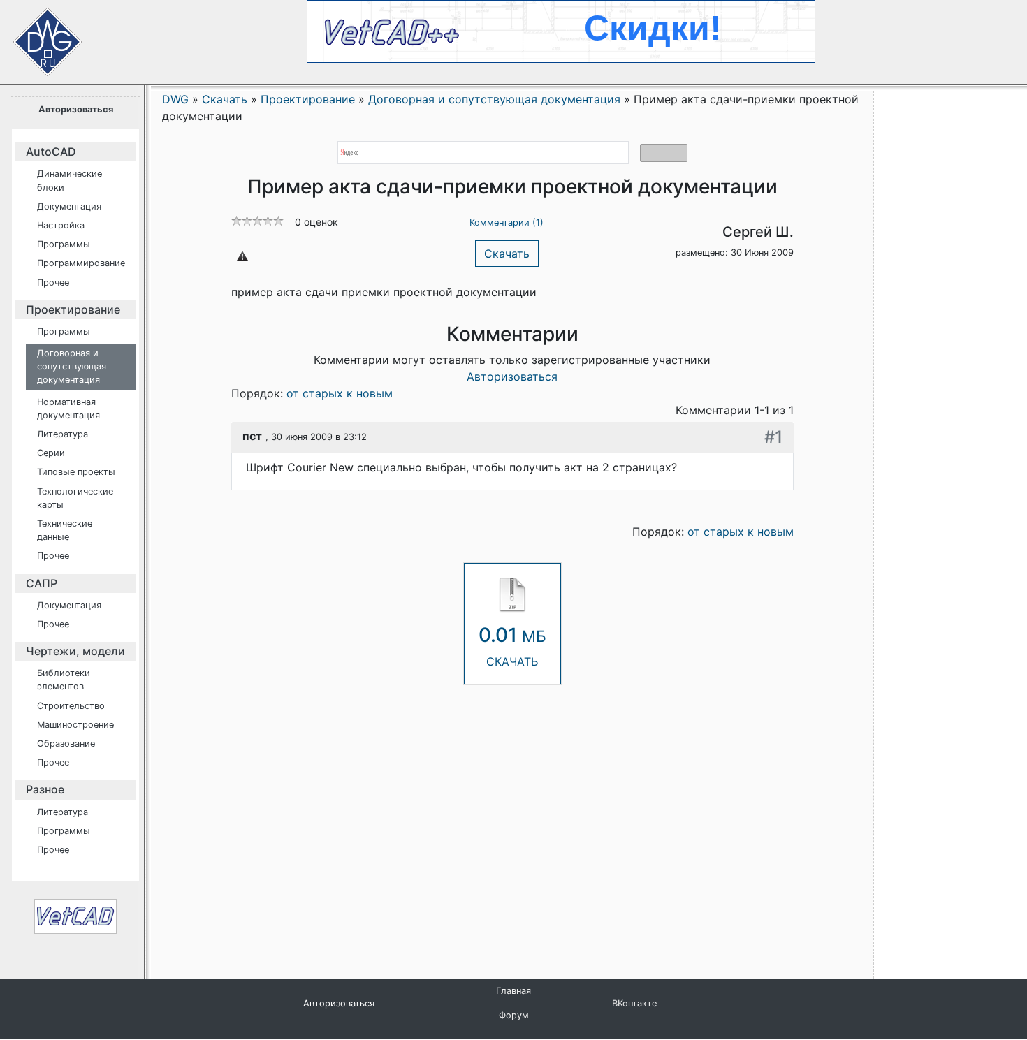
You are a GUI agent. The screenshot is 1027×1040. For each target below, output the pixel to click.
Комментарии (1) (506, 222)
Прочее (53, 282)
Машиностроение (75, 724)
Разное (45, 789)
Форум (514, 1015)
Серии (51, 453)
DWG (175, 99)
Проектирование (73, 309)
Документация (69, 206)
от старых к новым (339, 393)
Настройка (61, 225)
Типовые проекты (76, 472)
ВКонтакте (634, 1003)
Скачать (507, 254)
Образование (66, 743)
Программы (63, 244)
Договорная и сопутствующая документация (71, 366)
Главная (513, 991)
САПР (41, 583)
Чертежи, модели (75, 651)
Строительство (71, 706)
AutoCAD (51, 152)
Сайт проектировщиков (35, 35)
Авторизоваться (75, 109)
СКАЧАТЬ (512, 645)
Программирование (81, 263)
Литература (62, 434)
